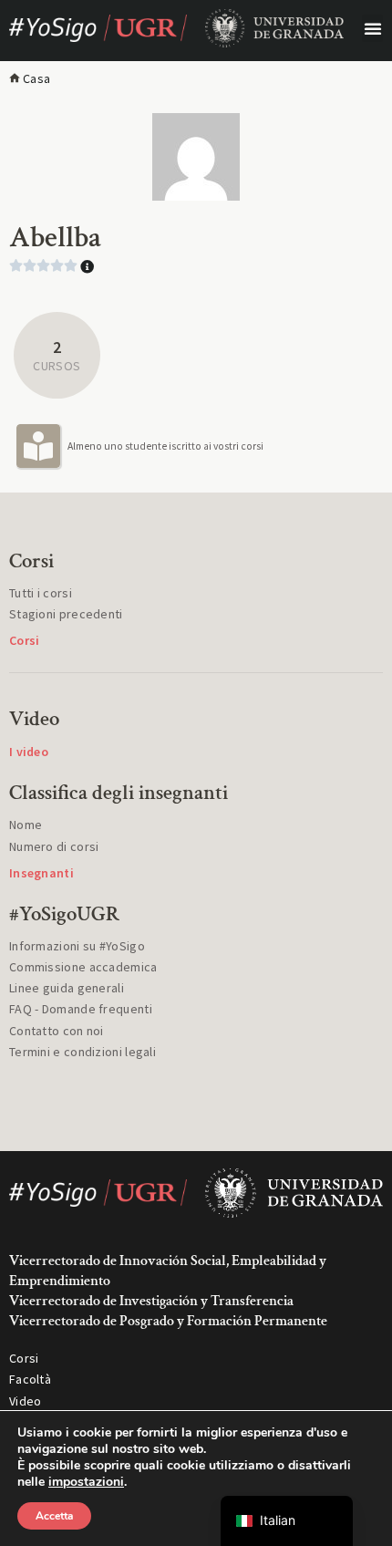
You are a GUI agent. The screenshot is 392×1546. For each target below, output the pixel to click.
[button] (372, 28)
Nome (25, 824)
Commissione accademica (83, 967)
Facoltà (30, 1379)
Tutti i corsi (40, 593)
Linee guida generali (66, 988)
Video (25, 1401)
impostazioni (86, 1482)
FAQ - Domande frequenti (80, 1009)
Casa (36, 78)
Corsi (24, 1358)
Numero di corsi (54, 846)
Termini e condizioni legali (82, 1051)
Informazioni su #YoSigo (77, 946)
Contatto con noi (56, 1030)
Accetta (54, 1516)
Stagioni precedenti (66, 614)
